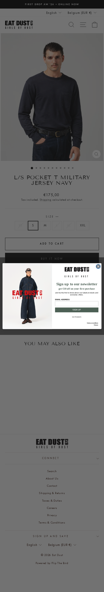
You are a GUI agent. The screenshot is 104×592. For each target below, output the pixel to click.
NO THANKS (76, 317)
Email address (62, 299)
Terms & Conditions (92, 323)
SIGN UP (76, 310)
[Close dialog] (98, 266)
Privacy (96, 325)
